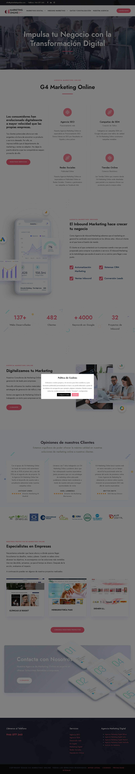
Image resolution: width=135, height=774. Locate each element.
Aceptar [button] (75, 394)
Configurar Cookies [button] (64, 394)
